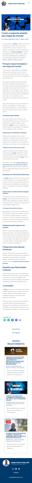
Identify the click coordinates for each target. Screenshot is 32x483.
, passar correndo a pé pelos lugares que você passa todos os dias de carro (15, 164)
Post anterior (16, 329)
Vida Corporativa (20, 367)
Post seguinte (16, 332)
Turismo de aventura (16, 51)
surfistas (6, 178)
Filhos (12, 439)
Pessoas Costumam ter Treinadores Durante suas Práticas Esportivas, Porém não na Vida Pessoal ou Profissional (15, 360)
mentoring (13, 367)
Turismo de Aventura (19, 439)
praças (22, 157)
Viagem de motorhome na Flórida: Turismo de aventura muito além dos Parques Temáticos (16, 435)
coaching (8, 366)
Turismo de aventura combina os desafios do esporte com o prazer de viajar (16, 398)
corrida (11, 125)
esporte (15, 43)
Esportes (8, 367)
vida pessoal (15, 403)
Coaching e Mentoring (16, 366)
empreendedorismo (10, 402)
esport (5, 289)
